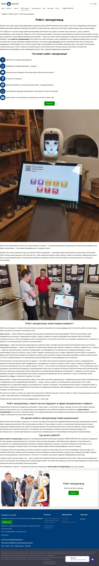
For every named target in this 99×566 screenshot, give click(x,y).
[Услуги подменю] (18, 8)
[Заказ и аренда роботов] (10, 4)
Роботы (7, 546)
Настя (34, 379)
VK (47, 399)
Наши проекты (19, 546)
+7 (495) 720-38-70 (49, 525)
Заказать (49, 103)
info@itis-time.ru (48, 527)
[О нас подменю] (59, 8)
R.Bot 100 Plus (5, 334)
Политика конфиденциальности (12, 539)
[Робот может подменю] (29, 8)
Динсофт (83, 519)
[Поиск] (95, 3)
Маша (13, 376)
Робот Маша (4, 345)
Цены (2, 546)
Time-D (34, 361)
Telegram (33, 518)
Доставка (28, 546)
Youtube (30, 399)
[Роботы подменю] (11, 8)
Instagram (40, 518)
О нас (12, 546)
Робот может (13, 14)
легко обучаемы (54, 42)
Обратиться (6, 522)
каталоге (64, 328)
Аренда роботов (5, 534)
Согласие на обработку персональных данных (17, 543)
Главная (4, 14)
